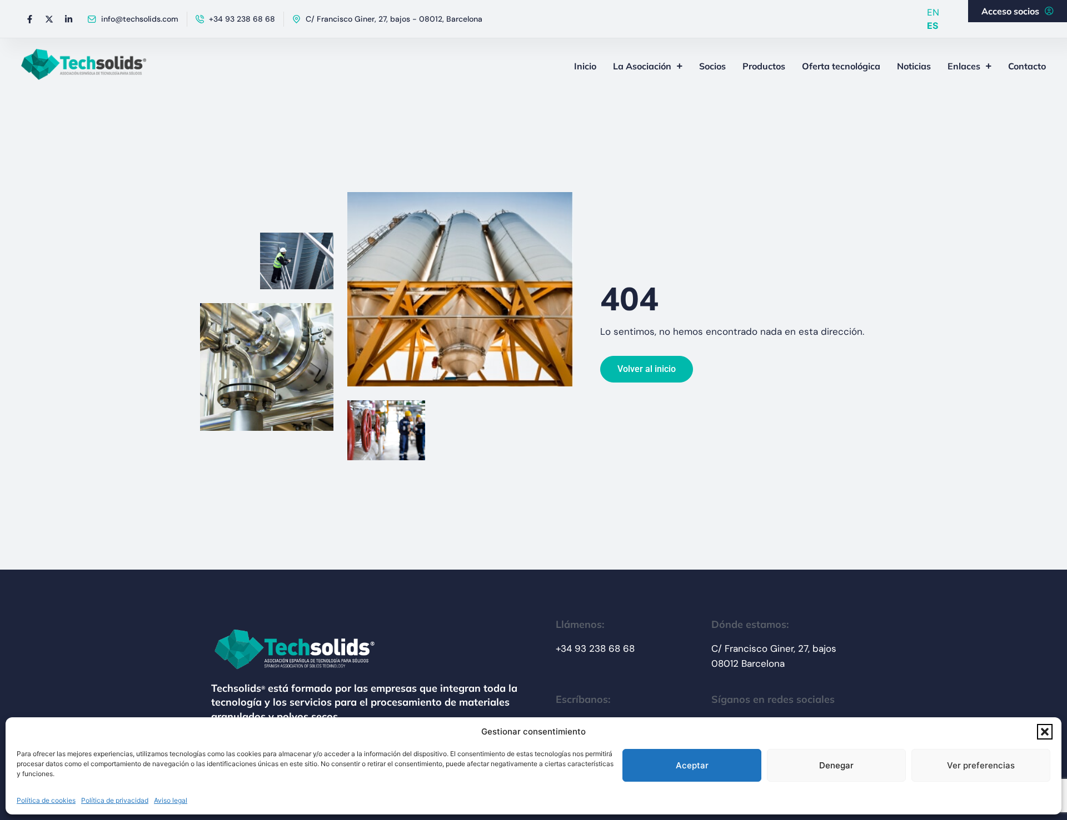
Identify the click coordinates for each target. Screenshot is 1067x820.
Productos (763, 66)
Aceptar (692, 765)
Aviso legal (170, 800)
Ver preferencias (981, 765)
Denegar (836, 765)
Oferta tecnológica (841, 66)
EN (933, 12)
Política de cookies (46, 800)
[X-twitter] (49, 19)
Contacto (1027, 66)
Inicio (585, 66)
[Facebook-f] (29, 19)
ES (932, 25)
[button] (1044, 731)
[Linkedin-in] (68, 19)
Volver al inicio (646, 369)
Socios (712, 66)
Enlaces (964, 66)
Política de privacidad (114, 800)
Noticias (914, 66)
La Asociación (642, 66)
